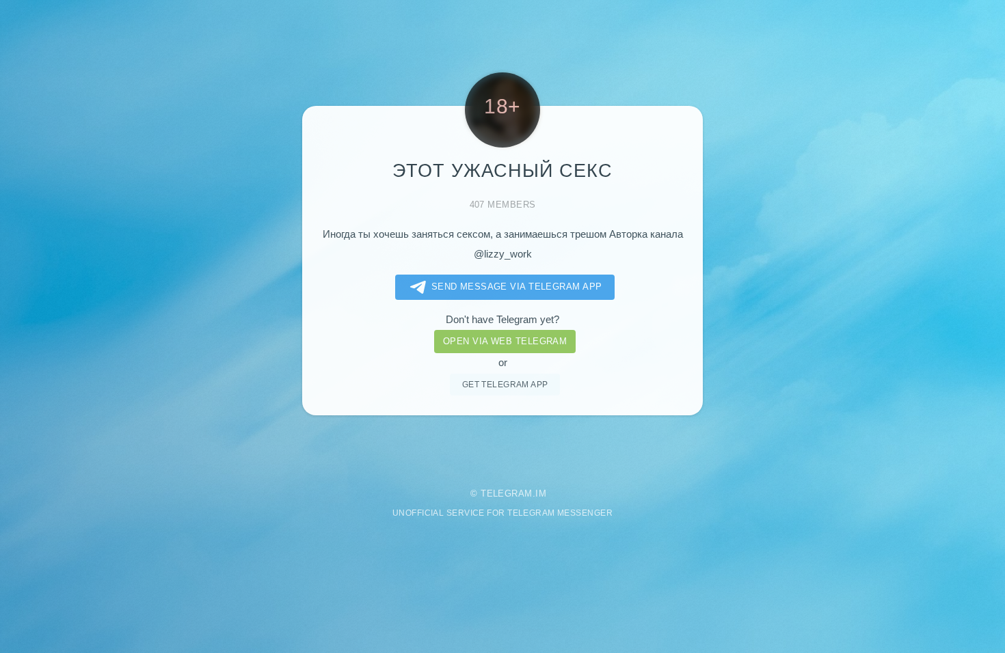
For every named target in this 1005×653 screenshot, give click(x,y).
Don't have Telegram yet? (502, 319)
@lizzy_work (503, 254)
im (540, 493)
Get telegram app (505, 384)
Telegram (507, 493)
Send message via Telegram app (516, 286)
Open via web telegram (505, 341)
